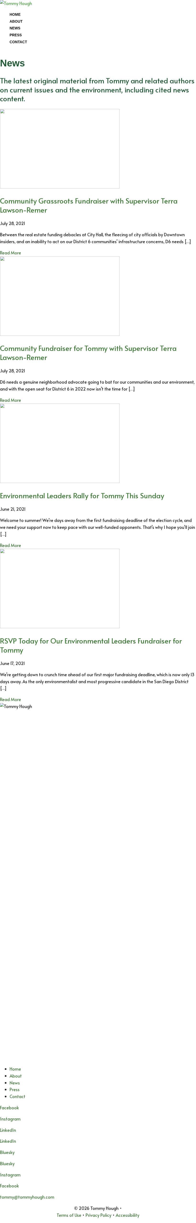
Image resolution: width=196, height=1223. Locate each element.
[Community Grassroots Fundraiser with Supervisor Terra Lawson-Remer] (60, 187)
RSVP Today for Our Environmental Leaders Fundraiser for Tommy (91, 645)
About (16, 21)
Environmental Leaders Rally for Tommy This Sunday (82, 495)
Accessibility (127, 1215)
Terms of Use (69, 1215)
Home (15, 14)
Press (16, 35)
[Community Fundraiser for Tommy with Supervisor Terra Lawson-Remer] (60, 334)
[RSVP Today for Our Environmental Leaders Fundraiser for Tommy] (60, 626)
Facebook (9, 1186)
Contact (18, 42)
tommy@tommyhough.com (27, 1197)
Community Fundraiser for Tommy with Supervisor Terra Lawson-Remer (88, 352)
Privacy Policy (98, 1215)
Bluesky (7, 1163)
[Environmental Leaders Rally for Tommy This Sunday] (60, 481)
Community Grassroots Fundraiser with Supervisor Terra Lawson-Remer (89, 205)
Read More (10, 253)
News (15, 28)
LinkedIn (8, 1141)
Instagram (10, 1119)
